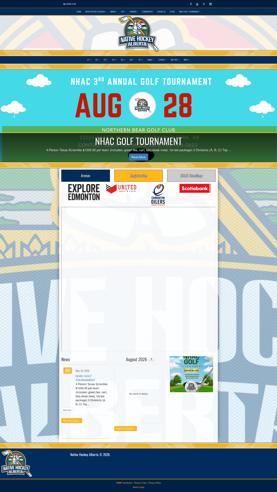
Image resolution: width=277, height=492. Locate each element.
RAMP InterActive (124, 482)
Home (79, 11)
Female (150, 59)
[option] (83, 189)
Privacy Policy (154, 482)
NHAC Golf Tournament (189, 11)
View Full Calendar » (125, 428)
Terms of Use (140, 482)
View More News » (71, 420)
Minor (112, 11)
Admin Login (138, 487)
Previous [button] (66, 195)
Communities (147, 11)
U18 (131, 59)
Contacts (161, 11)
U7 (88, 59)
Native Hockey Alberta (95, 11)
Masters (174, 59)
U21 (122, 11)
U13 (113, 59)
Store (172, 11)
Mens (186, 59)
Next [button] (211, 195)
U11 (105, 59)
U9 (97, 59)
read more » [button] (67, 410)
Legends (161, 59)
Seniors (133, 11)
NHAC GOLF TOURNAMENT (85, 378)
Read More (138, 157)
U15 (122, 59)
